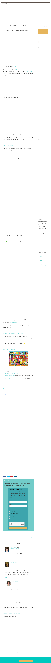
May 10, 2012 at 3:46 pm (14, 563)
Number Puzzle (17, 369)
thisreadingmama (15, 581)
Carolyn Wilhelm (13, 547)
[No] (49, 659)
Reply (6, 556)
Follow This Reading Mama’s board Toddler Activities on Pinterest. (18, 382)
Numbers (23, 531)
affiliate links (15, 66)
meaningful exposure (13, 322)
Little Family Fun (18, 69)
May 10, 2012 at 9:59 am (14, 548)
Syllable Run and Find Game (11, 373)
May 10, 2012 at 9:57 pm (16, 582)
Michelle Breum (13, 562)
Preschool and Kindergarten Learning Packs (15, 378)
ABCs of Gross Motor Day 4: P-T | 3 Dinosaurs (12, 604)
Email (10, 504)
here (47, 233)
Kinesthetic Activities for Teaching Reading (12, 613)
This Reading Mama (25, 9)
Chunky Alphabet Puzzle (18, 368)
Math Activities (19, 531)
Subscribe (18, 527)
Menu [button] (26, 1)
